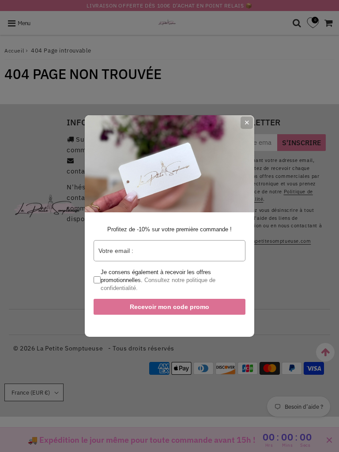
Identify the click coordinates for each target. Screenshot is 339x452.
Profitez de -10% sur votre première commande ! (169, 229)
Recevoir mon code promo (169, 306)
